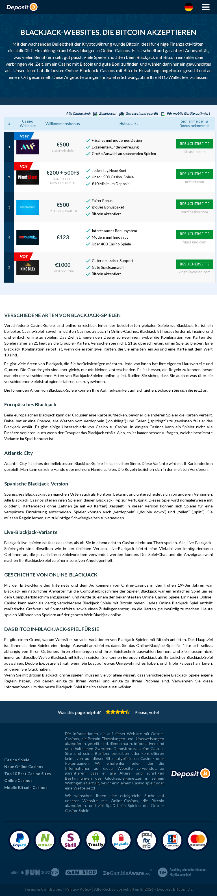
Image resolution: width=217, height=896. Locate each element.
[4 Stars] (122, 711)
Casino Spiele (16, 759)
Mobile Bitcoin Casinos (25, 787)
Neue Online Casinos (23, 766)
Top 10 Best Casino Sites (27, 773)
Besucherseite (194, 143)
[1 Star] (108, 711)
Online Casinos (18, 780)
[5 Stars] (127, 711)
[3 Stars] (117, 711)
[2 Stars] (112, 711)
